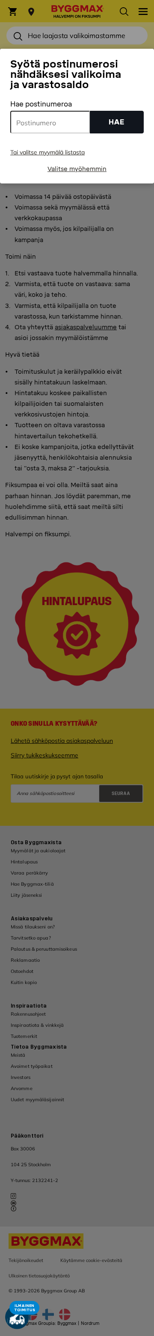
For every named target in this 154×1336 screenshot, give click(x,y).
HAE (116, 122)
